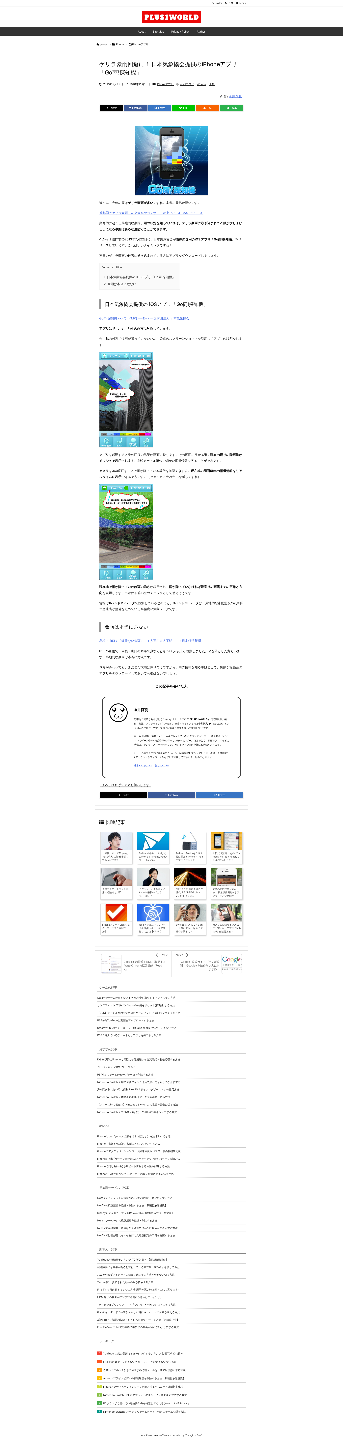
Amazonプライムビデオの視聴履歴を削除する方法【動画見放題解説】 (144, 1378)
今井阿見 (141, 710)
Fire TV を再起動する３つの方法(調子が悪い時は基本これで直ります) (138, 1289)
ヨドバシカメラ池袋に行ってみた (116, 1067)
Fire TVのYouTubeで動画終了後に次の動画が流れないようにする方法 (138, 1327)
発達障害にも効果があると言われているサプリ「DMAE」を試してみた (138, 1267)
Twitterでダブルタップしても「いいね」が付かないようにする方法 (136, 1304)
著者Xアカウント (143, 765)
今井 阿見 (235, 96)
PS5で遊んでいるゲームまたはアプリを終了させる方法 (129, 1035)
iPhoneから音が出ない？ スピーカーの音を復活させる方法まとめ (135, 1173)
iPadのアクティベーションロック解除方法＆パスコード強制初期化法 (143, 1386)
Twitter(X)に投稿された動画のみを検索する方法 (125, 1282)
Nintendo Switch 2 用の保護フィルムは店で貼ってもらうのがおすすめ (138, 1082)
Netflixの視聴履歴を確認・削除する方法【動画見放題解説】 (132, 1205)
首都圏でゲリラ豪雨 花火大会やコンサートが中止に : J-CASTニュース (151, 213)
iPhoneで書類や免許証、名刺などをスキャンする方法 (128, 1143)
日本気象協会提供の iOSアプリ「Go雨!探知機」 (139, 277)
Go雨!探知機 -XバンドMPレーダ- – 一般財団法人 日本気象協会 (144, 318)
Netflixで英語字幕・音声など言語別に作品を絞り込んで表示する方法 (137, 1228)
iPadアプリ (187, 84)
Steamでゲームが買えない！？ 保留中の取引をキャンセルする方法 (136, 997)
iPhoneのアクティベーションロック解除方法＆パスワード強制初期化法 (139, 1151)
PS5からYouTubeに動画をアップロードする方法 (125, 1020)
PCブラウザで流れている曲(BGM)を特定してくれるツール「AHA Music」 (146, 1403)
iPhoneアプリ (140, 44)
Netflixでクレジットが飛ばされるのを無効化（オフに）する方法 (134, 1197)
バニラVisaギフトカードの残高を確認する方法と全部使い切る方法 (136, 1274)
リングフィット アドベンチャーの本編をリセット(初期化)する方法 (136, 1005)
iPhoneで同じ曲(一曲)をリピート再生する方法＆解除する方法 (133, 1166)
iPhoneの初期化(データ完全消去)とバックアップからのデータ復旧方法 (138, 1158)
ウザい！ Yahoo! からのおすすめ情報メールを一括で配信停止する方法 (144, 1370)
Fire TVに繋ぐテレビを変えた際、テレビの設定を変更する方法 (140, 1361)
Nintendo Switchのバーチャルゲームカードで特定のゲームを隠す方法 (144, 1411)
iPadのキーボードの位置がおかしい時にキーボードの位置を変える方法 (138, 1312)
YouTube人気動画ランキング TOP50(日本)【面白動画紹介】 (132, 1259)
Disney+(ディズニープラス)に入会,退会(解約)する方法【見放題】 (135, 1212)
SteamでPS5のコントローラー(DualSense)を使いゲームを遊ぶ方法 (136, 1027)
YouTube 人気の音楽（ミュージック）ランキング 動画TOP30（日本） (144, 1353)
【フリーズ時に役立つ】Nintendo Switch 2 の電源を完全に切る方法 (137, 1104)
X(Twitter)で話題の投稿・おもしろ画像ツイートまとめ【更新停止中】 (138, 1319)
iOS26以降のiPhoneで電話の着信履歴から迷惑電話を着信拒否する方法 (138, 1059)
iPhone (120, 44)
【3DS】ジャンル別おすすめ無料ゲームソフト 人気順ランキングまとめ (138, 1012)
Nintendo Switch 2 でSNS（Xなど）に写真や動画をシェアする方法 (137, 1112)
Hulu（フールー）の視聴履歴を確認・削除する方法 (127, 1220)
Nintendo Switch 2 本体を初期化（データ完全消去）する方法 (133, 1097)
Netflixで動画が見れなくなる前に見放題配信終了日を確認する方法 (136, 1235)
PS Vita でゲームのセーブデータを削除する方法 (125, 1074)
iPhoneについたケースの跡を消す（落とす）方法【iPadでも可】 (135, 1136)
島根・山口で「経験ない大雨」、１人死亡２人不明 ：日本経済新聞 (150, 641)
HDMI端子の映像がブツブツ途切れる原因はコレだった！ (130, 1297)
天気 (212, 84)
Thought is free (193, 1435)
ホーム (103, 44)
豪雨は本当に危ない (120, 284)
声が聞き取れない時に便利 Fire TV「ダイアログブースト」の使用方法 (138, 1089)
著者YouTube (162, 765)
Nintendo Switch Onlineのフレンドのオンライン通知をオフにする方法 (145, 1395)
